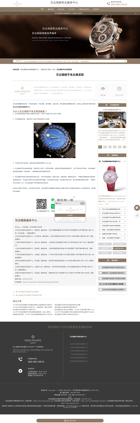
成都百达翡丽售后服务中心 (24, 273)
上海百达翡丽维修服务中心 (79, 347)
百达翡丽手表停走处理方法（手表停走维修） (117, 213)
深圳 (114, 147)
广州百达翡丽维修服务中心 (79, 354)
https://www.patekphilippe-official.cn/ (94, 401)
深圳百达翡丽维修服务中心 (79, 357)
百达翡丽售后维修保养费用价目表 (119, 248)
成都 (124, 147)
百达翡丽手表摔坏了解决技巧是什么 (67, 314)
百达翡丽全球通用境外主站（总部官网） (19, 401)
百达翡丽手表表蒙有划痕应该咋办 (66, 307)
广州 (109, 147)
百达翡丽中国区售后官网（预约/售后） (121, 401)
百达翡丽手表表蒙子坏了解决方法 (24, 309)
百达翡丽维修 (20, 107)
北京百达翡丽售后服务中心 (24, 230)
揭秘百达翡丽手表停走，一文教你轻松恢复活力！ (119, 234)
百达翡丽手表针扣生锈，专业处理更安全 (116, 221)
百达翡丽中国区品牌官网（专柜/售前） (67, 401)
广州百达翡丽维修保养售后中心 (119, 244)
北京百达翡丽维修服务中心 (79, 344)
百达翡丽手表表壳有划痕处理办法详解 (67, 305)
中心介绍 (72, 9)
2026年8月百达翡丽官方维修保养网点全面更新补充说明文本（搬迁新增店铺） (39, 305)
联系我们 (96, 9)
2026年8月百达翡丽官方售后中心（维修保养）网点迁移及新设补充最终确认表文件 (41, 307)
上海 (104, 147)
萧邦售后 (105, 253)
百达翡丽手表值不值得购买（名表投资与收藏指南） (119, 225)
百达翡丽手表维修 (21, 188)
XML (70, 397)
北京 (53, 69)
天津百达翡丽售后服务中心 (24, 267)
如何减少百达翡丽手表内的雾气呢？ (30, 295)
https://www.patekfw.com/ (70, 403)
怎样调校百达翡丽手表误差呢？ (29, 292)
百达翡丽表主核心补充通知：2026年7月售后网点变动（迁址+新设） (78, 309)
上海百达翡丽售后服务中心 (24, 242)
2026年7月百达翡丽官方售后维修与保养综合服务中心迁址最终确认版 (78, 312)
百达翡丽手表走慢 (36, 227)
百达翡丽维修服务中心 (76, 188)
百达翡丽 (25, 227)
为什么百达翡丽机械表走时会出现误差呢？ (116, 209)
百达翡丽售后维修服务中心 (29, 69)
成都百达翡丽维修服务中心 (79, 361)
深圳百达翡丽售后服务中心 (24, 260)
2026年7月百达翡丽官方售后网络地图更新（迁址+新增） (32, 312)
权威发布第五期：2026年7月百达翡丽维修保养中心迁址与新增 (34, 314)
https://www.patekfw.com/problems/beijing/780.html (41, 282)
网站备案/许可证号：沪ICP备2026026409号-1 (70, 395)
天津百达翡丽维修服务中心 (79, 351)
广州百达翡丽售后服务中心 (24, 254)
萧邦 (105, 244)
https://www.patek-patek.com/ (43, 401)
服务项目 (51, 9)
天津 (119, 147)
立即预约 (70, 215)
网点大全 (61, 9)
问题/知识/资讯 (84, 9)
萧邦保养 (105, 248)
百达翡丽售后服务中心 (64, 2)
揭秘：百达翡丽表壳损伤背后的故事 (114, 229)
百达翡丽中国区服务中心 (78, 336)
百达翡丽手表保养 (34, 188)
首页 (42, 9)
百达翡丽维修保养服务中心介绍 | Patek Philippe (118, 161)
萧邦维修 (119, 253)
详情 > (107, 204)
